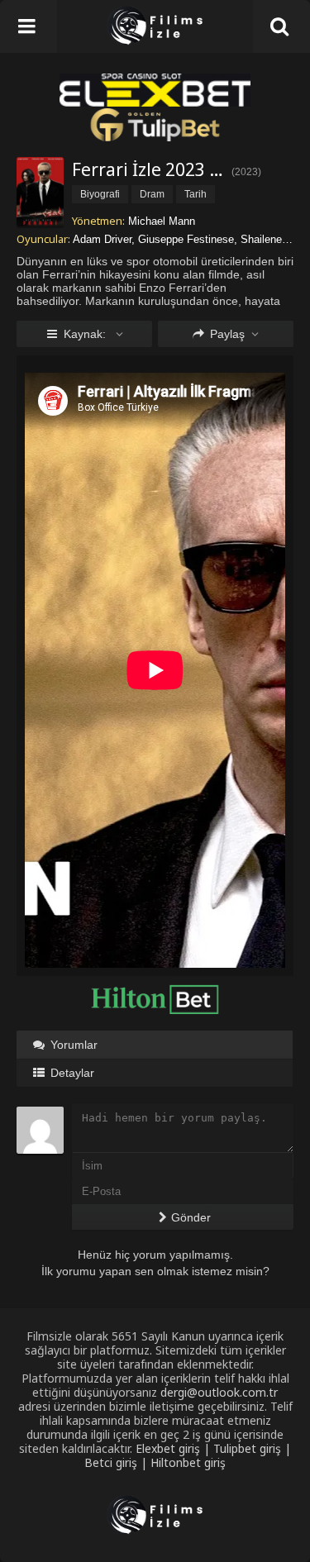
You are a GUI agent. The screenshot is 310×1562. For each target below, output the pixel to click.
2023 (246, 172)
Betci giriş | (117, 1462)
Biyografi (100, 194)
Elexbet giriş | (174, 1448)
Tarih (195, 194)
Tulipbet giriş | (252, 1448)
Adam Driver (102, 239)
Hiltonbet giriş (188, 1462)
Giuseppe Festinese (186, 239)
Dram (152, 194)
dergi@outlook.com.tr (219, 1392)
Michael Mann (161, 221)
